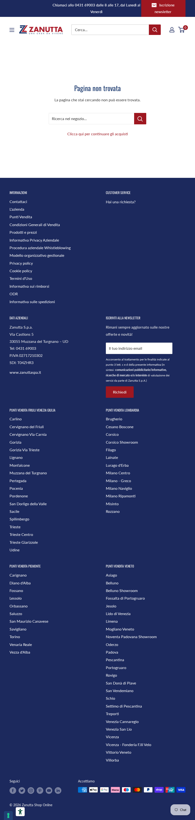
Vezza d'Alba (20, 652)
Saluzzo (16, 613)
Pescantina (115, 659)
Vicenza (112, 736)
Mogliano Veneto (120, 629)
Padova (112, 652)
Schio (110, 698)
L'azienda (17, 209)
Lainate (112, 457)
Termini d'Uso (21, 278)
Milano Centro (118, 473)
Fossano (16, 590)
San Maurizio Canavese (29, 621)
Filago (111, 449)
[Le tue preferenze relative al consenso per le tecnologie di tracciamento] (8, 815)
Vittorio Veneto (118, 752)
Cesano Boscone (119, 426)
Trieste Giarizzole (24, 542)
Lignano (16, 457)
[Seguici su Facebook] (13, 790)
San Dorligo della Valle (28, 503)
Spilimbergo (19, 519)
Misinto (112, 503)
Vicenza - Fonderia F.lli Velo (128, 744)
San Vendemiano (119, 690)
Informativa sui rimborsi (29, 286)
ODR (14, 293)
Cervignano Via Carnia (28, 434)
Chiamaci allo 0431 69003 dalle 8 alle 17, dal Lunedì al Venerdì (96, 8)
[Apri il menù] (12, 30)
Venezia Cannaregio (122, 721)
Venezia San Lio (119, 729)
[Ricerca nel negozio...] (140, 118)
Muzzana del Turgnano (28, 473)
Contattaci (18, 201)
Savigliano (18, 629)
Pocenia (16, 488)
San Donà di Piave (121, 683)
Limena (112, 621)
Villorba (112, 760)
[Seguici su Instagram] (31, 790)
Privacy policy (21, 263)
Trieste (15, 526)
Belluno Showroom (122, 590)
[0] (182, 30)
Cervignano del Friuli (27, 426)
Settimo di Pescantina (124, 706)
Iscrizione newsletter (165, 8)
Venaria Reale (21, 644)
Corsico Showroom (122, 442)
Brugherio (114, 419)
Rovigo (111, 675)
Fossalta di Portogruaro (125, 598)
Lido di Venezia (118, 613)
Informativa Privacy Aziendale (34, 240)
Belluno (112, 583)
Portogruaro (116, 667)
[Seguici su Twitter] (22, 790)
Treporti (112, 713)
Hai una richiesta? (121, 201)
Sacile (14, 511)
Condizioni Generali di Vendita (35, 224)
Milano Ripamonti (121, 496)
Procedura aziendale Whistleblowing (40, 247)
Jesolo (111, 606)
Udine (15, 550)
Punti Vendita (21, 216)
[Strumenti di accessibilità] (20, 811)
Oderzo (112, 644)
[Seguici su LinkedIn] (58, 790)
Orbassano (19, 606)
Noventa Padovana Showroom (131, 636)
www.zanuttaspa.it (25, 372)
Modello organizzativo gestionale (37, 255)
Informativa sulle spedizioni (32, 301)
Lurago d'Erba (117, 465)
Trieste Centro (21, 534)
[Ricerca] (155, 29)
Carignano (18, 575)
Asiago (111, 575)
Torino (15, 636)
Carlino (16, 419)
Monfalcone (20, 465)
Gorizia (15, 442)
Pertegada (18, 480)
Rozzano (113, 511)
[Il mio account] (172, 29)
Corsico (112, 434)
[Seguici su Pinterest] (40, 790)
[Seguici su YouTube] (49, 790)
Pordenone (19, 496)
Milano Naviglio (119, 488)
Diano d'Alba (20, 583)
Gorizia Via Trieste (24, 449)
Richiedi (120, 392)
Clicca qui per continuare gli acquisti (97, 133)
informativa (154, 364)
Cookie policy (21, 270)
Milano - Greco (118, 480)
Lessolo (16, 598)
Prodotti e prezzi (23, 232)
